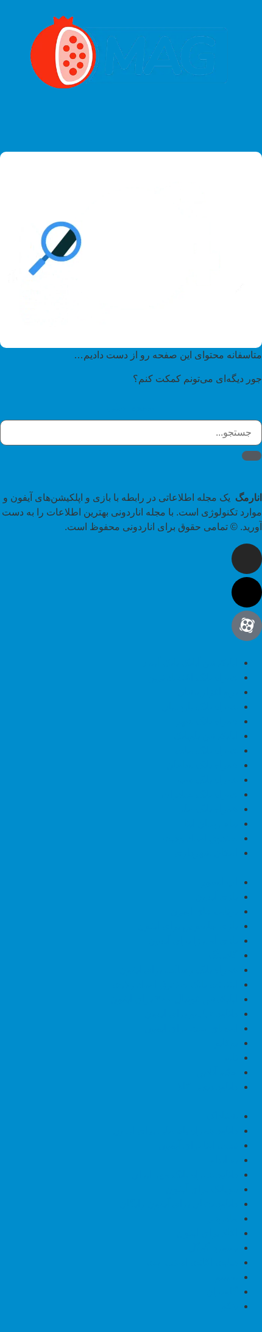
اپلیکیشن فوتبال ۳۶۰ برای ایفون (174, 999)
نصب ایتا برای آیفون (198, 1145)
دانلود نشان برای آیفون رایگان (178, 1204)
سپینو (227, 1277)
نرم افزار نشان (207, 692)
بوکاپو (226, 1043)
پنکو (230, 1306)
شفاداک (222, 1116)
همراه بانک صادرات (199, 794)
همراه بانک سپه (207, 779)
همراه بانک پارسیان (199, 706)
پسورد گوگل (213, 1247)
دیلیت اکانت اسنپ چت (192, 1262)
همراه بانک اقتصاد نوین (192, 677)
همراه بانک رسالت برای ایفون (178, 970)
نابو (231, 1057)
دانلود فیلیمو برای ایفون (191, 1013)
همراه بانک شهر (206, 721)
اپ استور (219, 882)
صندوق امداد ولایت (200, 838)
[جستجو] (251, 455)
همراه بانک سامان (202, 765)
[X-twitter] (247, 592)
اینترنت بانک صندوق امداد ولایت (175, 984)
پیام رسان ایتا (211, 823)
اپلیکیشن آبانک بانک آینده (190, 662)
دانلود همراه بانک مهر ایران (185, 1174)
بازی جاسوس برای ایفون (188, 926)
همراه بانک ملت (206, 750)
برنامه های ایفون (204, 911)
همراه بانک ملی (207, 809)
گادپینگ (223, 955)
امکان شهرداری (206, 853)
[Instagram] (247, 559)
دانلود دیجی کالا (207, 1087)
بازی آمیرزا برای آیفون (193, 940)
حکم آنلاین (217, 1072)
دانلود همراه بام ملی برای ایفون (175, 1130)
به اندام (223, 1160)
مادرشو (222, 1218)
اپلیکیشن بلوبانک (205, 736)
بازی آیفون (216, 896)
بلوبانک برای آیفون (202, 1189)
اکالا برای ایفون (207, 1233)
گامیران (222, 1291)
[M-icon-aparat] (247, 626)
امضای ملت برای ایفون (191, 1028)
